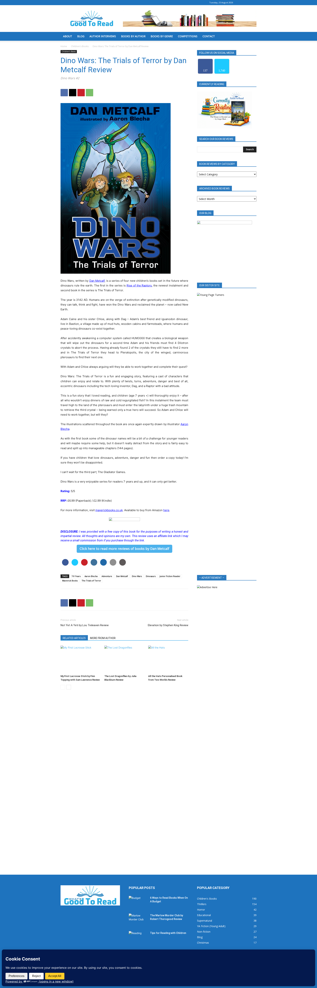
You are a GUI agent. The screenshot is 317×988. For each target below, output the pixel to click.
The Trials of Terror (91, 580)
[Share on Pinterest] (84, 564)
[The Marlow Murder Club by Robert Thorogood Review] (138, 920)
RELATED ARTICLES (74, 638)
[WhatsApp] (89, 92)
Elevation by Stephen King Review (168, 625)
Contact (209, 36)
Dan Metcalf (97, 280)
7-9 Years (76, 576)
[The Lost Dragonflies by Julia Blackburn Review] (124, 659)
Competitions (187, 36)
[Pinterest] (81, 92)
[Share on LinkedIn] (94, 564)
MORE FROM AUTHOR (103, 638)
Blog (80, 36)
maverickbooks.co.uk (109, 510)
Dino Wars (137, 576)
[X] (253, 2)
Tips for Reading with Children (168, 933)
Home (64, 46)
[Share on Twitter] (75, 564)
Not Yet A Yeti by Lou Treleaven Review (85, 625)
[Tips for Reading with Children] (138, 937)
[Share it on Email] (113, 564)
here (166, 510)
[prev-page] (63, 687)
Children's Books (80, 46)
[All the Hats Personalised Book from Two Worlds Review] (168, 659)
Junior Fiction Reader (170, 576)
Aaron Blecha (91, 576)
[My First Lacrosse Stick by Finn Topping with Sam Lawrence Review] (81, 659)
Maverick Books (70, 580)
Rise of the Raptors (139, 285)
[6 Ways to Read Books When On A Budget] (138, 902)
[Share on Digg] (103, 564)
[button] (252, 36)
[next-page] (68, 687)
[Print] (122, 564)
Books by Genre (162, 36)
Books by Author (133, 36)
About (67, 36)
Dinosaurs (151, 576)
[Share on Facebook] (65, 564)
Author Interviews (103, 36)
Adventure (107, 576)
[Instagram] (247, 2)
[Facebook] (241, 2)
